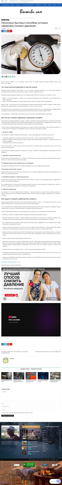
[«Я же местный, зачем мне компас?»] (43, 376)
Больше (54, 4)
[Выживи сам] (31, 11)
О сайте (9, 2)
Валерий (4, 28)
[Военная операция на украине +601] (24, 452)
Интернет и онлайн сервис (28, 4)
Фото (28, 2)
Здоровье (7, 19)
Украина (29, 444)
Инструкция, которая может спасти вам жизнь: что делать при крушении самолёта (14, 352)
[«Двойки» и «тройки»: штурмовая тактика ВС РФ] (18, 376)
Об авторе (14, 2)
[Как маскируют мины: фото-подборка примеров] (55, 376)
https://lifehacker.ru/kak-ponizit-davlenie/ (9, 261)
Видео (49, 4)
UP (29, 483)
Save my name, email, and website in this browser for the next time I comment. (18, 412)
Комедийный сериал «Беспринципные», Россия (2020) (29, 435)
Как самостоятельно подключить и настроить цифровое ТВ (48, 351)
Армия (44, 4)
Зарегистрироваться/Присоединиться (26, 0)
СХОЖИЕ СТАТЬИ (24, 369)
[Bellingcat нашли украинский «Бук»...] (24, 443)
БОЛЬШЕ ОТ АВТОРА (36, 369)
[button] (59, 5)
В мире (12, 4)
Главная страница (4, 2)
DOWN (32, 483)
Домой (2, 18)
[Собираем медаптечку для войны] (6, 376)
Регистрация (19, 2)
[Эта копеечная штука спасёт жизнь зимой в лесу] (31, 376)
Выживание (38, 4)
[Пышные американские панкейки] (24, 448)
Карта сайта (24, 2)
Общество (18, 4)
